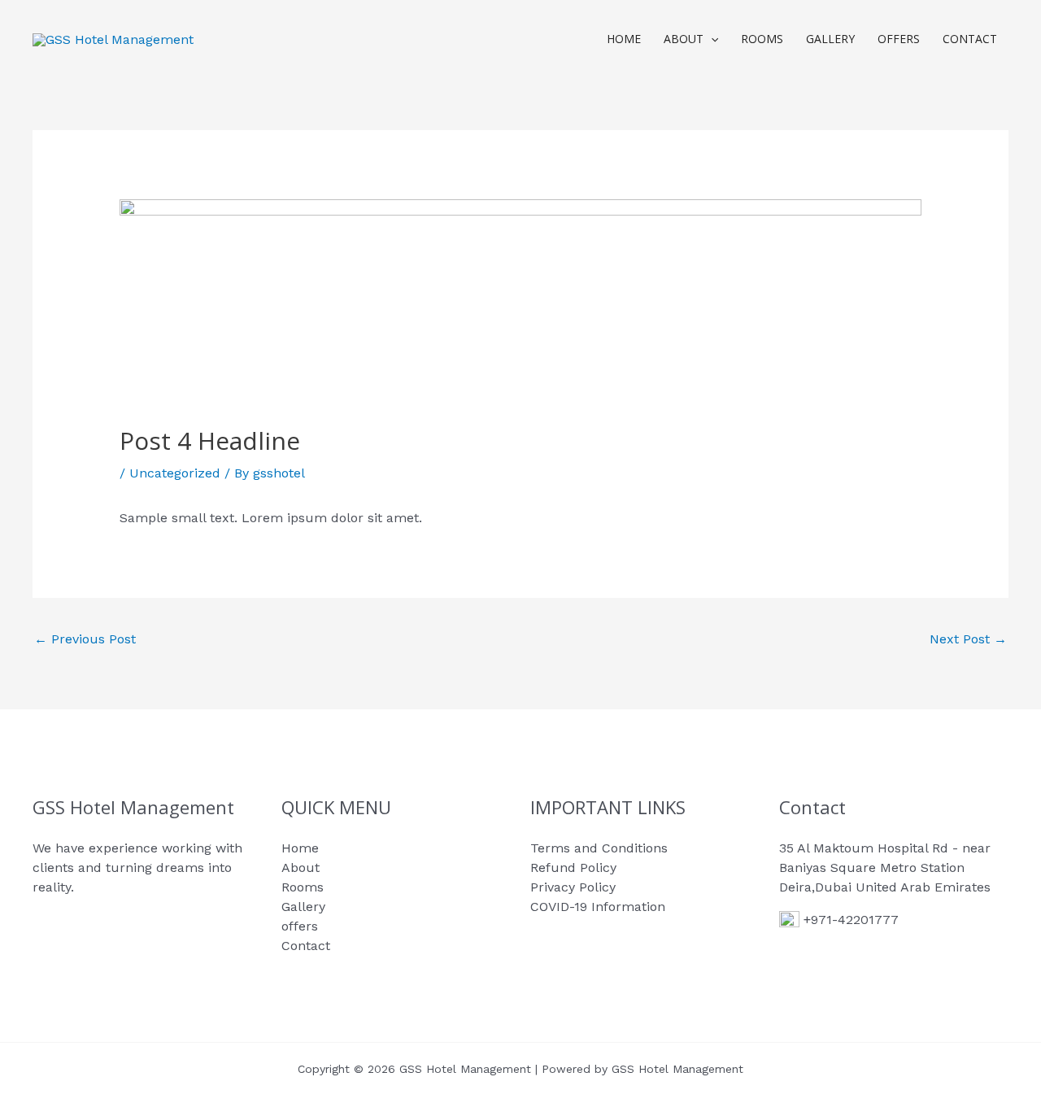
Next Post (968, 639)
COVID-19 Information (597, 906)
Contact (970, 38)
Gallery (830, 38)
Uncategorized (174, 473)
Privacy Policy (573, 887)
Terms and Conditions (599, 848)
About (683, 38)
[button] (710, 39)
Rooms (762, 38)
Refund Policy (573, 867)
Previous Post (85, 639)
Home (624, 38)
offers (899, 38)
